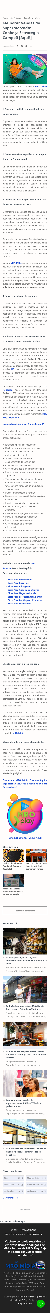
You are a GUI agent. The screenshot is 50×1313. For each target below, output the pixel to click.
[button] (17, 46)
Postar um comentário (25, 910)
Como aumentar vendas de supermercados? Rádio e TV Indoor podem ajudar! (23, 1103)
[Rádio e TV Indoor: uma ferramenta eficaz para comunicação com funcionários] (13, 880)
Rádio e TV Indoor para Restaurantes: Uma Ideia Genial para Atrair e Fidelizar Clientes (26, 1054)
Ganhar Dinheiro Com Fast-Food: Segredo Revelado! (13, 866)
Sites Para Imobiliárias (20, 579)
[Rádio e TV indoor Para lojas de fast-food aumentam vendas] (36, 855)
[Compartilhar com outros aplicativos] (30, 46)
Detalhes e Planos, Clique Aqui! (25, 837)
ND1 (13, 369)
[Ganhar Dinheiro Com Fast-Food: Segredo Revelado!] (13, 855)
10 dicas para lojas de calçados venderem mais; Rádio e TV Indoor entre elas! (26, 960)
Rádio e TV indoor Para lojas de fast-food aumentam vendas (36, 866)
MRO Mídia (16, 263)
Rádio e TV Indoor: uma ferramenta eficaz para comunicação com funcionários (13, 891)
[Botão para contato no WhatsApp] (41, 1304)
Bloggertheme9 (25, 1303)
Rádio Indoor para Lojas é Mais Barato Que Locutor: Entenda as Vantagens (25, 1007)
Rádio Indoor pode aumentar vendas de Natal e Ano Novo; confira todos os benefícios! (26, 1151)
